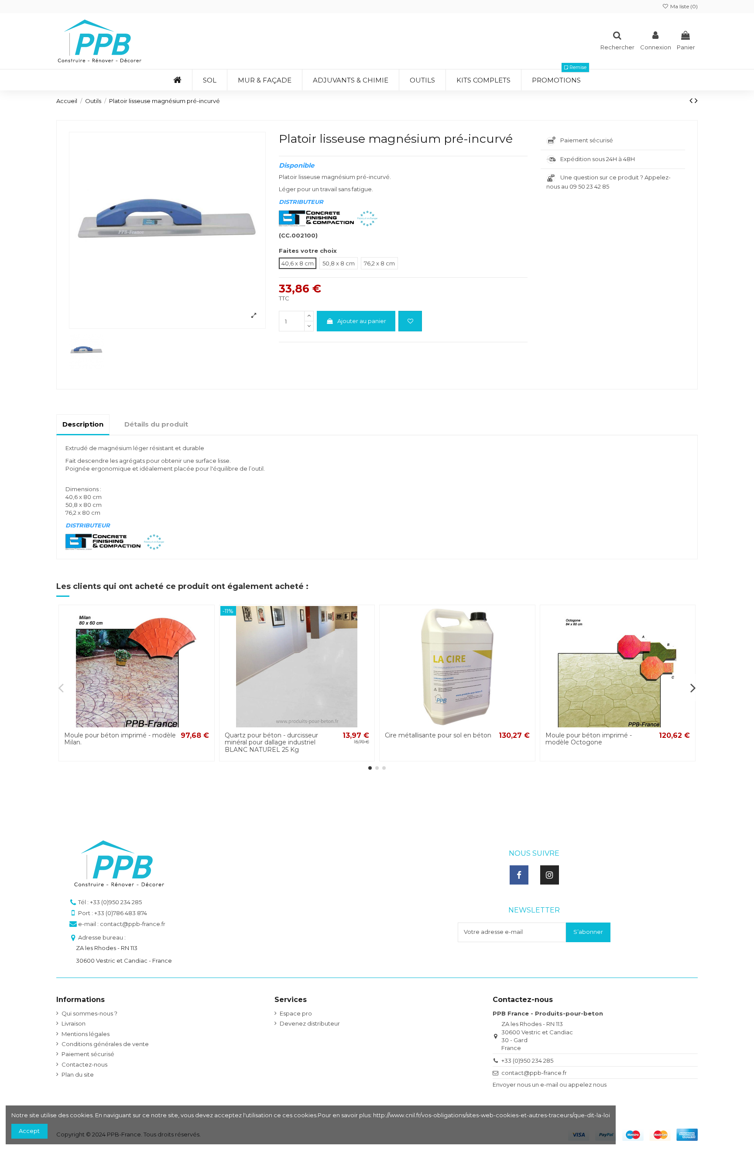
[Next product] (696, 100)
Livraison (74, 1023)
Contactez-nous (84, 1064)
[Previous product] (692, 100)
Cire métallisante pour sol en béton (438, 735)
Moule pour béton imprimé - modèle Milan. (120, 739)
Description (82, 424)
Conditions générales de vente (105, 1043)
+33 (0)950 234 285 (527, 1060)
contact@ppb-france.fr (534, 1072)
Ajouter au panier (361, 320)
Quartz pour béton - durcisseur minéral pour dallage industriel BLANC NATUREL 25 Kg (271, 742)
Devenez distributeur (310, 1023)
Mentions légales (86, 1033)
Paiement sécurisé (88, 1053)
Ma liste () (683, 6)
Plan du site (78, 1074)
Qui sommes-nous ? (89, 1013)
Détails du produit (156, 424)
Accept (29, 1130)
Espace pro (296, 1013)
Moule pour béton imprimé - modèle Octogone (588, 739)
